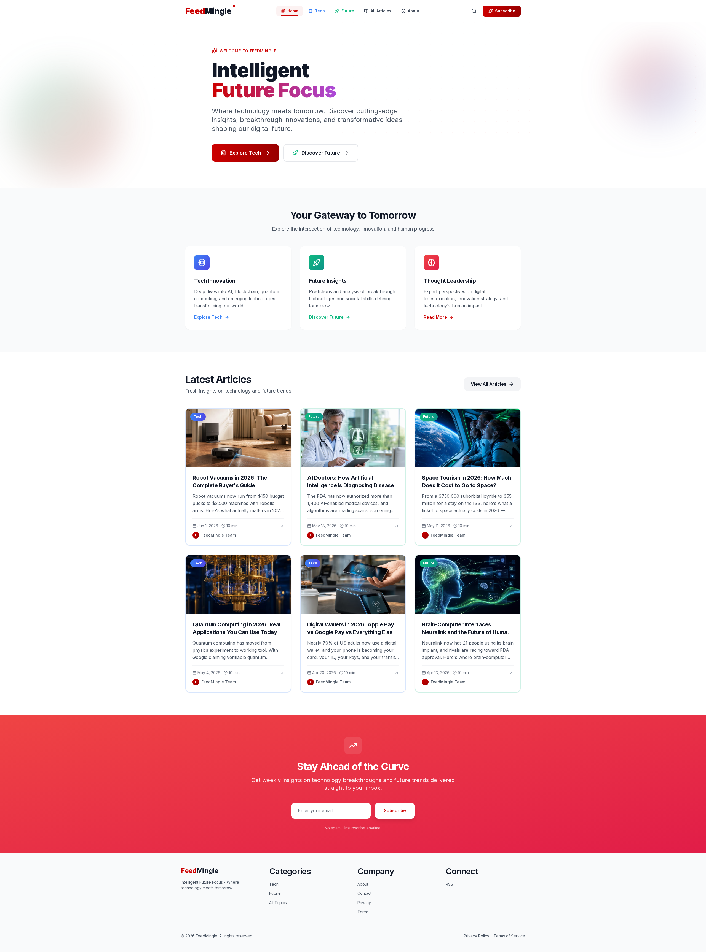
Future (275, 893)
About (362, 884)
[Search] (474, 11)
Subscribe (505, 11)
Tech (274, 884)
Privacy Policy (476, 936)
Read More (435, 317)
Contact (364, 893)
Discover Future (320, 153)
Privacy (364, 902)
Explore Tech (245, 153)
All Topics (278, 902)
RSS (449, 884)
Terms (363, 911)
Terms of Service (509, 936)
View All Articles (488, 384)
